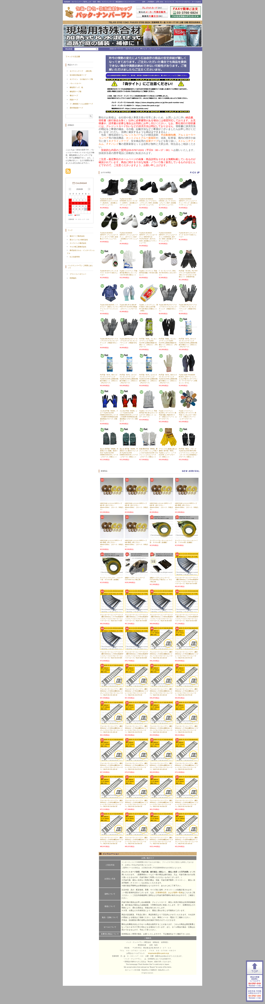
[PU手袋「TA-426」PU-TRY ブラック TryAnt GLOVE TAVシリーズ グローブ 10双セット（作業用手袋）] (188, 267)
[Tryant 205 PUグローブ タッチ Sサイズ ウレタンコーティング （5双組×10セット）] (168, 301)
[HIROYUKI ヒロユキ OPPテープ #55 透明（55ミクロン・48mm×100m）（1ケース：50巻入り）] (112, 537)
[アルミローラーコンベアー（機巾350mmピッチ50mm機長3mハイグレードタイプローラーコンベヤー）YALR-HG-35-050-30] (136, 797)
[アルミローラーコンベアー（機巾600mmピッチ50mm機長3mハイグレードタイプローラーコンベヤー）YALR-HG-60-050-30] (161, 834)
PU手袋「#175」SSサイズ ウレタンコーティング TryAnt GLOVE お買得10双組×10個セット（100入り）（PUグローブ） (168, 379)
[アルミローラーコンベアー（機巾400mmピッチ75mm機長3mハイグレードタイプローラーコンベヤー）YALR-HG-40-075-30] (186, 685)
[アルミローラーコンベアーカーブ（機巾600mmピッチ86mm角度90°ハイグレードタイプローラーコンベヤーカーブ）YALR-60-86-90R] (136, 648)
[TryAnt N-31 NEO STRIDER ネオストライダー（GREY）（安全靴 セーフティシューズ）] (129, 195)
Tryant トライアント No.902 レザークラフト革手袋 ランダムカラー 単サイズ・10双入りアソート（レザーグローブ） (187, 415)
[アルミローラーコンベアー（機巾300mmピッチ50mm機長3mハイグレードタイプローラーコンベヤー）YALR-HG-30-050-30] (112, 797)
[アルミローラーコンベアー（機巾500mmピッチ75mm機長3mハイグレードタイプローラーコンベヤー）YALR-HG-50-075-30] (186, 723)
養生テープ (74, 96)
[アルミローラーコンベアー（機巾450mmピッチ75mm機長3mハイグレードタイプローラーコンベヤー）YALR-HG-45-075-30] (136, 723)
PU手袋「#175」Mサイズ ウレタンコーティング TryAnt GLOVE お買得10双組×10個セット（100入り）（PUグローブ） (109, 379)
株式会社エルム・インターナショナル (81, 251)
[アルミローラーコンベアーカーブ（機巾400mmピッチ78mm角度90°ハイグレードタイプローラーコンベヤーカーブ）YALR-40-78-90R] (136, 611)
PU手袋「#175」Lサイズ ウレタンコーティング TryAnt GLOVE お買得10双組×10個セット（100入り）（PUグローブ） (129, 379)
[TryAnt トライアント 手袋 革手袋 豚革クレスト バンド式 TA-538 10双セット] (129, 267)
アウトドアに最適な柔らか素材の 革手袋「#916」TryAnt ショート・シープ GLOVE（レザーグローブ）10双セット (168, 453)
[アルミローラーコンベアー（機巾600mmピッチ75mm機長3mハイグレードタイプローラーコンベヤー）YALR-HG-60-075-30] (186, 760)
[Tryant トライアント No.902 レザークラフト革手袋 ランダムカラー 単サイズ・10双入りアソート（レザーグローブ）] (188, 407)
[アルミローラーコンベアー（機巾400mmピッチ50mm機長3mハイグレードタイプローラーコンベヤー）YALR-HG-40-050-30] (161, 797)
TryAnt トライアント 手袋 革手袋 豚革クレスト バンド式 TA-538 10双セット (128, 273)
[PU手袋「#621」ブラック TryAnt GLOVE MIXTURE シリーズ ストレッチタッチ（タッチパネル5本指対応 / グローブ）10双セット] (188, 445)
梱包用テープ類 (75, 92)
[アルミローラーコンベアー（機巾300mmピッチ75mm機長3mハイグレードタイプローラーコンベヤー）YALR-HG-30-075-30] (186, 648)
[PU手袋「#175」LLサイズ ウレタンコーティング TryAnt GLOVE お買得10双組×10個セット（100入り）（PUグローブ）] (149, 371)
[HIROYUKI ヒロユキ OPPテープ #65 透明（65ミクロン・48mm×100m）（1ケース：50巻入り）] (186, 500)
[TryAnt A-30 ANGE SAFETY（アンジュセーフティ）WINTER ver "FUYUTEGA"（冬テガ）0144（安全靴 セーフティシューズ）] (149, 229)
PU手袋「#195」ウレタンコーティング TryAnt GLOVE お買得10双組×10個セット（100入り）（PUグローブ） (148, 343)
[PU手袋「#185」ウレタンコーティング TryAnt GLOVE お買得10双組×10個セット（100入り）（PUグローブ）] (168, 335)
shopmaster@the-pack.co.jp (158, 953)
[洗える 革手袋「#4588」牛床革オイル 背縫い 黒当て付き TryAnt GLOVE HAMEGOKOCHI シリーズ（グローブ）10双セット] (109, 445)
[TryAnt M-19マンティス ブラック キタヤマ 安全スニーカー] (188, 229)
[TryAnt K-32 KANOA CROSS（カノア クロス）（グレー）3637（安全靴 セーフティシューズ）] (168, 195)
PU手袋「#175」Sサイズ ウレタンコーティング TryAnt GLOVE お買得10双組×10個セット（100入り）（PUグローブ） (188, 343)
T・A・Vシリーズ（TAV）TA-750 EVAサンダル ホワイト (168, 273)
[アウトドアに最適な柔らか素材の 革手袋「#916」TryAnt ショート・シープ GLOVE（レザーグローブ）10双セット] (168, 445)
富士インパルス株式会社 (79, 240)
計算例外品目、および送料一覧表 (169, 892)
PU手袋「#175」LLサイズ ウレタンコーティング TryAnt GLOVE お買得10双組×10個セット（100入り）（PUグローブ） (148, 379)
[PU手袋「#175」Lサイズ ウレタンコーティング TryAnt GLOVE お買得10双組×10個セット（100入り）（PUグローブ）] (129, 371)
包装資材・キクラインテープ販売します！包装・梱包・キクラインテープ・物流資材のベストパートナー (99, 1)
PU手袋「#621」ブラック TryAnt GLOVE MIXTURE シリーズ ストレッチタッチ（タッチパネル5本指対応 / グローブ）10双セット (188, 453)
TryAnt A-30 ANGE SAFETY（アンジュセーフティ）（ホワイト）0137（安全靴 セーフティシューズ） (129, 237)
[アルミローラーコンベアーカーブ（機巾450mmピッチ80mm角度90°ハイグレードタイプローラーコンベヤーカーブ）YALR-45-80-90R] (161, 611)
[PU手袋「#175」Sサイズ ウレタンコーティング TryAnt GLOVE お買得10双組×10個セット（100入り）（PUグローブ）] (188, 335)
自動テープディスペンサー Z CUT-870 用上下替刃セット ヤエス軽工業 (161, 579)
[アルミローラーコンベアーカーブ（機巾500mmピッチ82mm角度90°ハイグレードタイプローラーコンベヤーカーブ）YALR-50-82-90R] (186, 611)
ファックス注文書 (73, 57)
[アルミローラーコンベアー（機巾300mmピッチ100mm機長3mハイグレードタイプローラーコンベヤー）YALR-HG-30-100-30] (161, 648)
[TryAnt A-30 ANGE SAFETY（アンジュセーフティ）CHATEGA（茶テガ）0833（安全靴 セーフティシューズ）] (168, 229)
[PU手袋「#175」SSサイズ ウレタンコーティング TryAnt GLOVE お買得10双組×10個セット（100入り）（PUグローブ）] (168, 371)
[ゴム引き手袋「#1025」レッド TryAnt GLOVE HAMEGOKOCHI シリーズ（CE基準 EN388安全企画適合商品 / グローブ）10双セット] (129, 407)
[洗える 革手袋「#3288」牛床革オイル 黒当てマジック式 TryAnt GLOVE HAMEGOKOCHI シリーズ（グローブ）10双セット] (129, 445)
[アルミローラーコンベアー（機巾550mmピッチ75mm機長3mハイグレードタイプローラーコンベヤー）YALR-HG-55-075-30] (136, 760)
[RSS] (68, 172)
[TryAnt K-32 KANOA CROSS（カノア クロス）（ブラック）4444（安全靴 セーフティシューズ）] (149, 195)
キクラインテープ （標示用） (81, 71)
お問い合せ (159, 1)
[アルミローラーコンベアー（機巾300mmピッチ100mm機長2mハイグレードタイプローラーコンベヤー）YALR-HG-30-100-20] (186, 834)
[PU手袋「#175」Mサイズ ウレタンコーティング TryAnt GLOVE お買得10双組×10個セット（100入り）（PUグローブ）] (109, 371)
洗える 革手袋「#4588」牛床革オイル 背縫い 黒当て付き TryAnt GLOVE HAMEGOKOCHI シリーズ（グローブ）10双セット (109, 453)
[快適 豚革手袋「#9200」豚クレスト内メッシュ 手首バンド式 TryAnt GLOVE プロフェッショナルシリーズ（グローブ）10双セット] (149, 445)
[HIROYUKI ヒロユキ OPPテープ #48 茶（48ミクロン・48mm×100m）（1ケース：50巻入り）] (161, 500)
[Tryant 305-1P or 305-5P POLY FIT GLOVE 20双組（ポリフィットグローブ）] (129, 301)
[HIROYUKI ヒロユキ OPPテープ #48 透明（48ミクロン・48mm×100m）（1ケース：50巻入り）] (136, 537)
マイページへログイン (183, 1)
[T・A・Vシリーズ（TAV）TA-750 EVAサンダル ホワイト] (168, 267)
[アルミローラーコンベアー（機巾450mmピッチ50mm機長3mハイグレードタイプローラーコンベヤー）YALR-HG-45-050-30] (186, 797)
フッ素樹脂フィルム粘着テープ (81, 104)
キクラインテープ (132, 49)
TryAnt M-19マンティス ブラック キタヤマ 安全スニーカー (188, 235)
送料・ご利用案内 (148, 1)
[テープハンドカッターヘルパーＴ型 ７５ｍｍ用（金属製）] (186, 537)
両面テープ (74, 100)
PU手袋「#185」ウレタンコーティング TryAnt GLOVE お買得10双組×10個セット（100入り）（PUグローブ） (168, 343)
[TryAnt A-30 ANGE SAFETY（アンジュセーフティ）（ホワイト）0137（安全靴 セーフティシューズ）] (129, 229)
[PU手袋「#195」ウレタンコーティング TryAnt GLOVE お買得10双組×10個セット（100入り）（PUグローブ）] (149, 335)
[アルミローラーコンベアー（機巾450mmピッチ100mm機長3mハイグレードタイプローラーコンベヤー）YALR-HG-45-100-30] (112, 723)
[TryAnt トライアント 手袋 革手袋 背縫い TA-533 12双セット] (149, 267)
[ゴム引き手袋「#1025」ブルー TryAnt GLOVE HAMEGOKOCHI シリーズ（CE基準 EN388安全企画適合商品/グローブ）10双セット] (109, 407)
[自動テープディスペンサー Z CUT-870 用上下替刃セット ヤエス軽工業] (161, 574)
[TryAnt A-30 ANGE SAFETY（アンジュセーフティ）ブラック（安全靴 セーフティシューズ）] (188, 195)
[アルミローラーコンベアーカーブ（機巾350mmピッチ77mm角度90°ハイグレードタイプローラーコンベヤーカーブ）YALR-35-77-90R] (112, 611)
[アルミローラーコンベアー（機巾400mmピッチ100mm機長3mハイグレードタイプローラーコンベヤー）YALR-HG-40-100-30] (161, 685)
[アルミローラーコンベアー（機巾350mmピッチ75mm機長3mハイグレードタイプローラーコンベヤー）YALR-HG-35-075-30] (136, 685)
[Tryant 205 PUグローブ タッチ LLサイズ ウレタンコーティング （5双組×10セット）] (129, 335)
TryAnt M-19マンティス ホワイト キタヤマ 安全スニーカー (109, 273)
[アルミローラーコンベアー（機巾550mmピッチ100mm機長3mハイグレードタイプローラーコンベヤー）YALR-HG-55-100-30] (112, 760)
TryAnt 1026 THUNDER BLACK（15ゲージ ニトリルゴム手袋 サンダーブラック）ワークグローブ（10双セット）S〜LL (188, 379)
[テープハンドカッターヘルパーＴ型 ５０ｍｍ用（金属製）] (161, 537)
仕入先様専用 (75, 257)
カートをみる (196, 1)
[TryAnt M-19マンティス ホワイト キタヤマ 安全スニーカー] (109, 267)
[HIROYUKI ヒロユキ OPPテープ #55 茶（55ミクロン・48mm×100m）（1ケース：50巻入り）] (136, 500)
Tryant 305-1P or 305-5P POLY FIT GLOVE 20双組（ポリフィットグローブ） (129, 307)
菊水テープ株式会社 (77, 236)
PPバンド (143, 49)
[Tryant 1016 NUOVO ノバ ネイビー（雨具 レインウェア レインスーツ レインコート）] (109, 301)
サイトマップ (169, 1)
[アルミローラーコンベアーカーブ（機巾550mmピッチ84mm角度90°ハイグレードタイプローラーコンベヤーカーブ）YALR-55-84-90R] (112, 648)
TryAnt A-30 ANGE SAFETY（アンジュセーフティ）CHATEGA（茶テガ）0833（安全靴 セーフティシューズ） (168, 237)
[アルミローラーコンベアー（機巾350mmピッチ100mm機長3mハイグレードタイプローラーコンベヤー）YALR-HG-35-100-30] (112, 685)
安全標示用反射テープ (78, 75)
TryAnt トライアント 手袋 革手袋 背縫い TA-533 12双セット (148, 273)
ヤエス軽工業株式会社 (78, 247)
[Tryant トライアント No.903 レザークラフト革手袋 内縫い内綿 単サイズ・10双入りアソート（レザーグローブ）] (168, 407)
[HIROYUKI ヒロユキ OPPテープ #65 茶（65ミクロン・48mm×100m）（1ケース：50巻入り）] (112, 500)
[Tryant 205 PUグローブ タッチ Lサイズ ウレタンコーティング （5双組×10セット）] (109, 335)
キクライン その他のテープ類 (81, 79)
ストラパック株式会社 (78, 243)
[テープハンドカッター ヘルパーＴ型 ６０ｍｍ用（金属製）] (112, 574)
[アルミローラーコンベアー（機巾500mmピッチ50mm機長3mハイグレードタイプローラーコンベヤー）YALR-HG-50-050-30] (112, 834)
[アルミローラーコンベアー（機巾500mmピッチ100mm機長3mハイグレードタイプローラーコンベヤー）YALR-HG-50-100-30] (161, 723)
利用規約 (73, 278)
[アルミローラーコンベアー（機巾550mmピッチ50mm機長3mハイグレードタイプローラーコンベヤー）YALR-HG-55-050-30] (136, 834)
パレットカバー (154, 49)
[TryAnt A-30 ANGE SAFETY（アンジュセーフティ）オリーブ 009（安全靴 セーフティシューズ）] (109, 229)
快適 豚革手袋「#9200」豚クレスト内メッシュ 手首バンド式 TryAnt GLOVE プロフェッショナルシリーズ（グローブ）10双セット (148, 453)
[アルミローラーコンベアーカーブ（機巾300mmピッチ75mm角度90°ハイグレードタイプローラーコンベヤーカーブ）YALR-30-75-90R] (186, 574)
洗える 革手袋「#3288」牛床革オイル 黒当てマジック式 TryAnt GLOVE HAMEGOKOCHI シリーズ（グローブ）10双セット (129, 453)
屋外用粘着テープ (76, 108)
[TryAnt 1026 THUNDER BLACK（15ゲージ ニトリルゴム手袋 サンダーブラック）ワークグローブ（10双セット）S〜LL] (188, 371)
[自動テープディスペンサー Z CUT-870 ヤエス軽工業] (136, 574)
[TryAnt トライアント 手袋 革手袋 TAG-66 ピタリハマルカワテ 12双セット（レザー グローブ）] (149, 407)
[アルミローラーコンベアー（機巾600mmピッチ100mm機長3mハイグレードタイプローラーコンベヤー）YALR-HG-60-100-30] (161, 760)
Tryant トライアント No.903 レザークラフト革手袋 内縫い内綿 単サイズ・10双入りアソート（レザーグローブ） (168, 415)
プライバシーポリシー (78, 274)
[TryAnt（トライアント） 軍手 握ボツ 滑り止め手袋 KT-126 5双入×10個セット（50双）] (149, 301)
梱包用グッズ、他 (76, 87)
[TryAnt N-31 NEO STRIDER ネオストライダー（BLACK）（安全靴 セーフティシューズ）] (109, 195)
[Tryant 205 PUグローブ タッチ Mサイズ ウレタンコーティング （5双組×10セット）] (188, 301)
